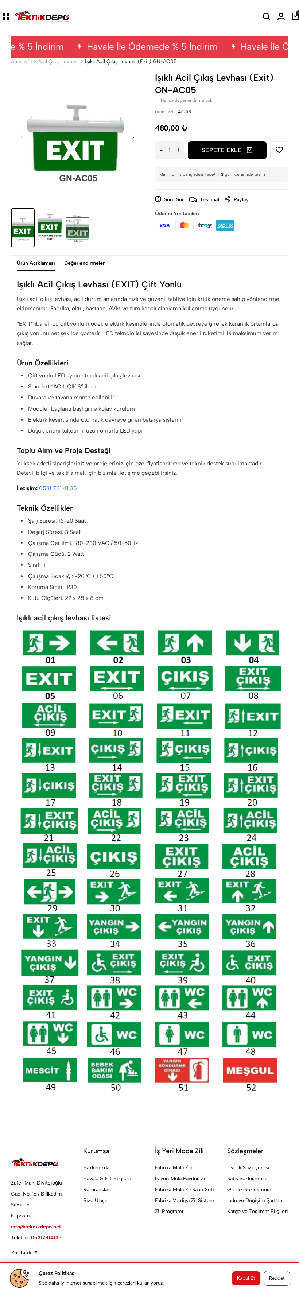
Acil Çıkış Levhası (58, 61)
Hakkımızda (96, 1168)
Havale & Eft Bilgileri (107, 1178)
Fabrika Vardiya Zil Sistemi (185, 1200)
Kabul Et (246, 1278)
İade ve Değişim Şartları (254, 1200)
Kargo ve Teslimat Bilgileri (257, 1211)
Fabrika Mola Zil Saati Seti (184, 1189)
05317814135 (46, 1238)
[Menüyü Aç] (6, 16)
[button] (133, 137)
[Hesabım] (281, 16)
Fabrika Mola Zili (173, 1168)
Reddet (277, 1278)
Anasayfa (21, 61)
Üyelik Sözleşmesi (248, 1168)
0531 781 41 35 (58, 488)
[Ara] (266, 16)
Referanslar (96, 1189)
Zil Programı (169, 1211)
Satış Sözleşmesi (246, 1178)
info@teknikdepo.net (36, 1227)
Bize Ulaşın (96, 1200)
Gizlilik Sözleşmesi (249, 1189)
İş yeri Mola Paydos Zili (181, 1178)
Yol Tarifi (21, 1253)
